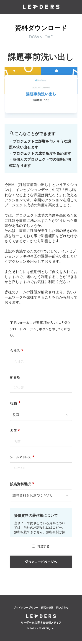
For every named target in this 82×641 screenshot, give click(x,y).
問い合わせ (62, 607)
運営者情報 (47, 607)
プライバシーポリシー (25, 607)
